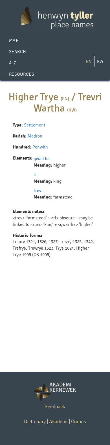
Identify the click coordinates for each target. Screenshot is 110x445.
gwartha (42, 158)
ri (35, 174)
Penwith (40, 147)
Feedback (55, 406)
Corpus (78, 421)
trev (37, 190)
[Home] (55, 18)
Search (17, 51)
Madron (35, 136)
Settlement (34, 125)
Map (13, 40)
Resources (21, 74)
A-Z (12, 63)
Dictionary (35, 421)
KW (100, 61)
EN (89, 61)
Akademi (58, 421)
